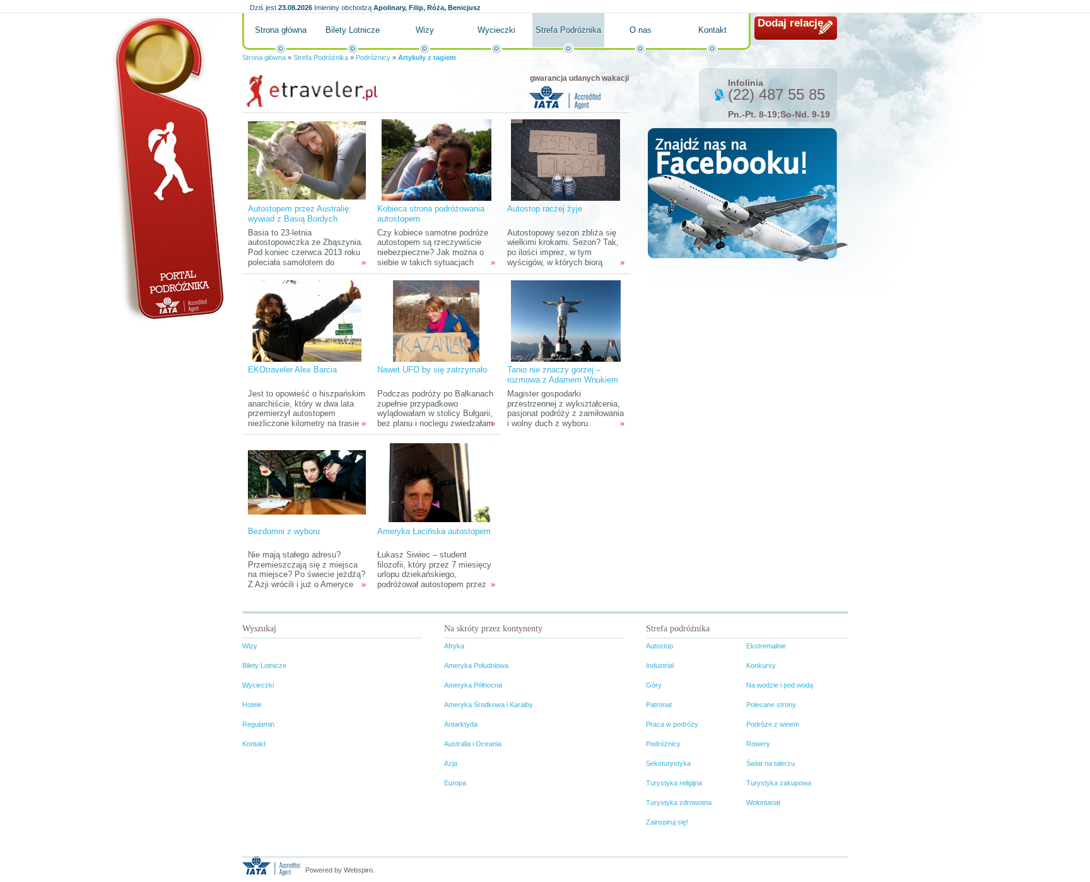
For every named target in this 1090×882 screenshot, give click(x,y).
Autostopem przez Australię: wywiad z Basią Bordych (299, 213)
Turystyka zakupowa (778, 783)
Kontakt (712, 30)
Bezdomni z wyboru (284, 531)
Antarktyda (461, 724)
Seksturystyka (668, 763)
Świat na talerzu (770, 763)
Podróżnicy (373, 57)
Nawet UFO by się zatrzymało (432, 369)
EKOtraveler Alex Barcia (292, 369)
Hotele (252, 704)
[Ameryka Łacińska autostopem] (436, 482)
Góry (654, 685)
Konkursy (761, 665)
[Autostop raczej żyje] (565, 159)
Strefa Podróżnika (568, 30)
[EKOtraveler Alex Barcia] (306, 320)
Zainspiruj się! (667, 822)
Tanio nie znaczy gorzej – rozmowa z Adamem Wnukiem (562, 374)
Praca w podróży (672, 724)
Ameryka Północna (473, 685)
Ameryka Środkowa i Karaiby (488, 704)
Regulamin (258, 724)
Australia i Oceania (472, 744)
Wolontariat (763, 802)
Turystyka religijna (674, 783)
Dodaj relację (790, 23)
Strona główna (281, 30)
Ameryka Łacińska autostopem (434, 531)
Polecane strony (771, 704)
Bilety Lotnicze (352, 30)
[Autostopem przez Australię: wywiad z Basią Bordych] (306, 159)
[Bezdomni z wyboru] (306, 482)
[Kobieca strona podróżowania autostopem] (436, 159)
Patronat (659, 704)
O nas (641, 30)
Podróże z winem (772, 724)
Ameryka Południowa (476, 665)
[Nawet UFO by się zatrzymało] (436, 320)
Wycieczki (496, 30)
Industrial (660, 665)
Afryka (454, 646)
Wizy (425, 30)
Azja (450, 763)
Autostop (659, 646)
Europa (455, 783)
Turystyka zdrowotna (679, 802)
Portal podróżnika (167, 168)
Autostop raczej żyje (544, 208)
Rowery (758, 744)
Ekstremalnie (766, 646)
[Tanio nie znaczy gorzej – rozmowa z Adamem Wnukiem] (565, 320)
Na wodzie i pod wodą (779, 685)
